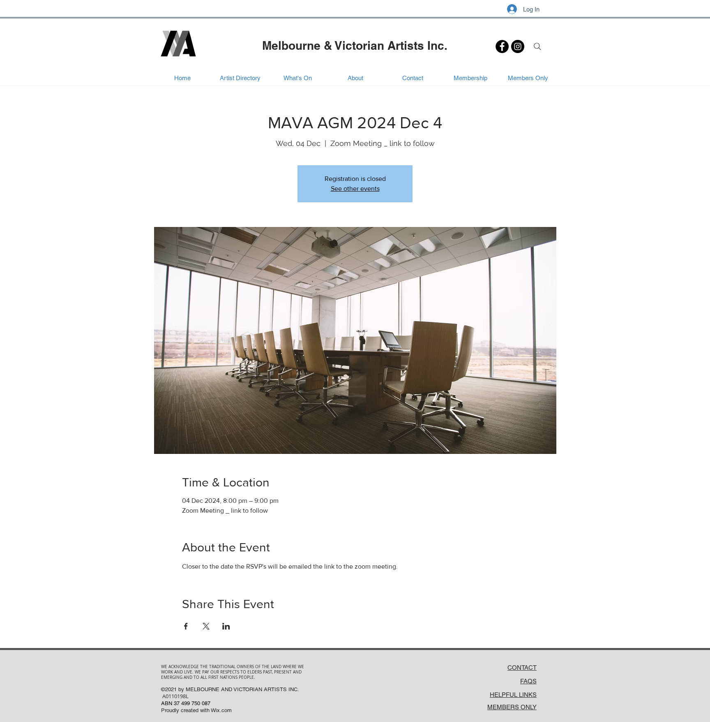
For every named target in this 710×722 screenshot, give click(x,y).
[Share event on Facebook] (186, 626)
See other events (355, 188)
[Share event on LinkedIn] (226, 626)
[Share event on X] (206, 626)
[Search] (537, 46)
